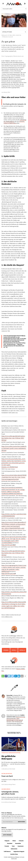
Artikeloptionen (7, 32)
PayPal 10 (22, 650)
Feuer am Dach (7, 776)
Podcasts (21, 840)
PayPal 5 (14, 650)
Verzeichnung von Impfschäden (14, 122)
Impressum (21, 846)
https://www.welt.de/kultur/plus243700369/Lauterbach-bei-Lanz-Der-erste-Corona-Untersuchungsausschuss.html (13, 477)
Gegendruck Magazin (19, 851)
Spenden (5, 650)
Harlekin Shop (14, 854)
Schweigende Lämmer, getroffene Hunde (10, 793)
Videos (14, 840)
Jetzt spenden (7, 835)
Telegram (6, 840)
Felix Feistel (12, 769)
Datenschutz (14, 848)
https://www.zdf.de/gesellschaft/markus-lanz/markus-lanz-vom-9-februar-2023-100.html (13, 438)
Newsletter (18, 843)
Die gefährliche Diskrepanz (8, 757)
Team (13, 846)
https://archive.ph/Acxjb (8, 573)
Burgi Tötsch (12, 784)
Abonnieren (21, 821)
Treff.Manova (7, 851)
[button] (2, 676)
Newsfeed (9, 843)
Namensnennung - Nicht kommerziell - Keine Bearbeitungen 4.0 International (16, 718)
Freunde (7, 846)
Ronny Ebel (7, 92)
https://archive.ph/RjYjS (8, 545)
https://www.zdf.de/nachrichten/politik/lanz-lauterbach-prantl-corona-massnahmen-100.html (13, 448)
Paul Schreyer (12, 802)
